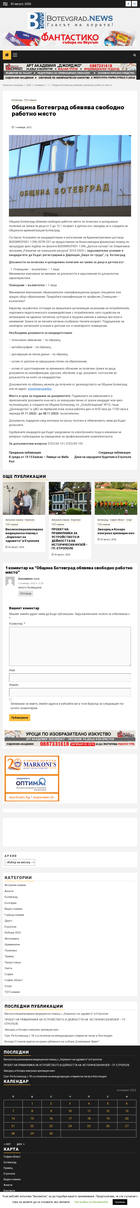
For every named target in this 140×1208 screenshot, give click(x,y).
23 (51, 1126)
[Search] (134, 55)
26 (108, 1126)
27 (127, 1126)
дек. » (21, 1144)
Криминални (12, 944)
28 (13, 1133)
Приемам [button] (120, 1202)
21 (13, 1126)
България (10, 903)
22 (32, 1126)
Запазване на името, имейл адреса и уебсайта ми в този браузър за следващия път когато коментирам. (67, 706)
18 (89, 1118)
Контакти (9, 1190)
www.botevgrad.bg (39, 389)
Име (12, 670)
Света (8, 968)
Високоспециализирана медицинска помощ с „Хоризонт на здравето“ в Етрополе (24, 535)
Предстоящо (13, 962)
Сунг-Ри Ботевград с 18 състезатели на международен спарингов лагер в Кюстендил (58, 1035)
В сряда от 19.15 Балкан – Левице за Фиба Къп (39, 457)
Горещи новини (14, 915)
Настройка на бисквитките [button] (91, 1202)
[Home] (7, 55)
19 (108, 1118)
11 (89, 1111)
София (9, 974)
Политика (11, 950)
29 (32, 1133)
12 (108, 1111)
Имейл (13, 685)
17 (70, 1118)
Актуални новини (14, 520)
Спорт (129, 520)
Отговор (25, 593)
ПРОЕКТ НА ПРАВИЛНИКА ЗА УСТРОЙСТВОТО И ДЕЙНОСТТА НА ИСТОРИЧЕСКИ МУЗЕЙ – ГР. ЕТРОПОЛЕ (70, 539)
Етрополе (29, 520)
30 (51, 1133)
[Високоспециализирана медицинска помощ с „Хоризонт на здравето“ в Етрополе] (24, 498)
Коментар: (17, 623)
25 (89, 1126)
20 (127, 1118)
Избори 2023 (13, 932)
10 (70, 1111)
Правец (9, 956)
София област (117, 520)
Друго (8, 920)
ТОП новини (30, 100)
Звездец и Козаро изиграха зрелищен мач (116, 531)
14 (13, 1118)
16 (51, 1118)
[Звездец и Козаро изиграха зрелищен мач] (116, 498)
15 (32, 1118)
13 (127, 1111)
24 (70, 1126)
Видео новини (13, 908)
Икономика (12, 938)
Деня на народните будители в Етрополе (102, 455)
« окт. (7, 1144)
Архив (11, 856)
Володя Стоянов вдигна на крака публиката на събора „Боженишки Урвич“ (52, 1041)
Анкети (9, 891)
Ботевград (17, 100)
